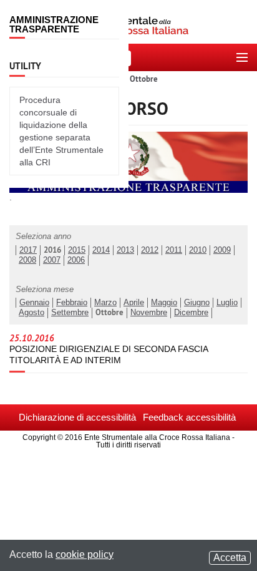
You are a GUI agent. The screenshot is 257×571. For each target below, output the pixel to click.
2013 (125, 250)
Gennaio (34, 302)
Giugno (197, 302)
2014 (101, 250)
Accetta (230, 557)
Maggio (164, 302)
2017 (28, 250)
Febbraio (71, 302)
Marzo (105, 302)
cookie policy (85, 554)
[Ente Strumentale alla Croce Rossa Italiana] (128, 21)
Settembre (70, 312)
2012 (149, 250)
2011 (173, 250)
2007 (52, 260)
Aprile (134, 302)
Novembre (148, 312)
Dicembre (191, 312)
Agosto (31, 312)
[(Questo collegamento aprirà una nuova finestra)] (128, 162)
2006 (76, 260)
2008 (27, 260)
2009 (222, 250)
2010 (197, 250)
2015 (76, 250)
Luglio (227, 302)
